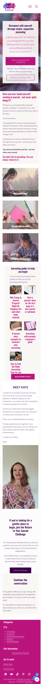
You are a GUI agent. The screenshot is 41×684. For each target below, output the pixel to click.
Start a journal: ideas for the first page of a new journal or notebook (30, 304)
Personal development (15, 636)
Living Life (10, 634)
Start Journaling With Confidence (20, 61)
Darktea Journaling (23, 679)
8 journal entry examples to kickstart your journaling (16, 340)
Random (10, 639)
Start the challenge (20, 570)
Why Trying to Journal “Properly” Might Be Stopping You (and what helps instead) (16, 307)
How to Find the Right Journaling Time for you (15, 368)
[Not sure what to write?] (20, 215)
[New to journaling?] (20, 182)
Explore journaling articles (20, 77)
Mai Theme (28, 682)
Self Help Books (13, 641)
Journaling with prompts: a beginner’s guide (30, 338)
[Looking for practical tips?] (20, 247)
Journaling (11, 631)
